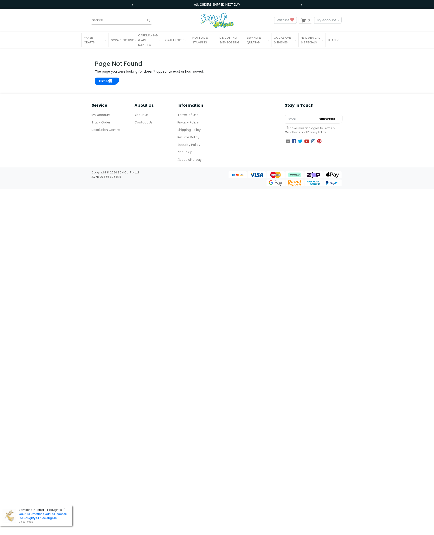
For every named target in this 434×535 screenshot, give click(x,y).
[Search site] (148, 20)
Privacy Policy (188, 122)
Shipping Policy (189, 130)
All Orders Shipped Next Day (217, 4)
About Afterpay (189, 159)
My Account (326, 20)
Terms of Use (187, 115)
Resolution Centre (106, 130)
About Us (141, 115)
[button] (95, 40)
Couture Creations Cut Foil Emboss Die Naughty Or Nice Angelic (43, 516)
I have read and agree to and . (310, 130)
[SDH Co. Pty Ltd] (217, 20)
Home (103, 81)
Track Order (101, 122)
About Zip (184, 152)
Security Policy (188, 144)
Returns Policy (188, 137)
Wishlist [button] (283, 20)
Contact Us (143, 122)
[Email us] (288, 141)
